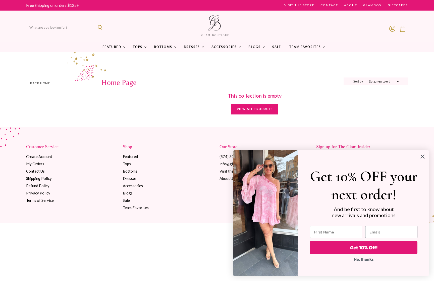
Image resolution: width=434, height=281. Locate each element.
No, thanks (364, 259)
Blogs (255, 47)
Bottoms (164, 47)
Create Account (39, 156)
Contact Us (35, 171)
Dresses (192, 47)
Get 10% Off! (363, 247)
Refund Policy (37, 185)
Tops (138, 47)
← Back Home (38, 83)
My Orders (35, 164)
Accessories (224, 47)
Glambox (372, 5)
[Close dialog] (422, 156)
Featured (112, 47)
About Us (227, 178)
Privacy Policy (38, 193)
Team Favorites (305, 47)
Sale (276, 47)
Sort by (358, 81)
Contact (329, 5)
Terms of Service (40, 200)
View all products (255, 108)
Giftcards (398, 5)
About (350, 5)
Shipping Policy (39, 178)
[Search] (100, 27)
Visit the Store (299, 5)
